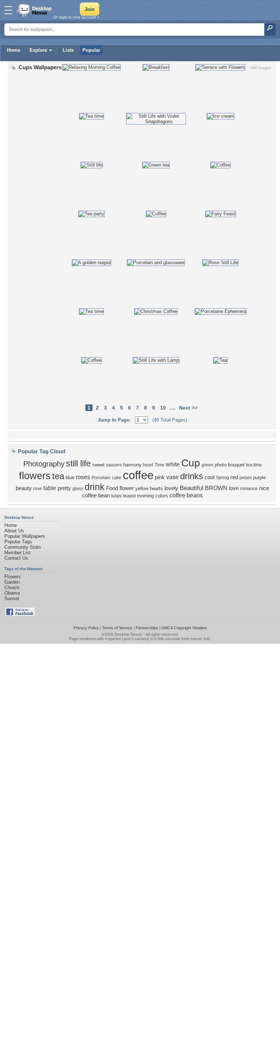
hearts (156, 488)
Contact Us (16, 558)
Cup (190, 463)
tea (58, 476)
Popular (91, 50)
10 (163, 408)
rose (37, 488)
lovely (171, 488)
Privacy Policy (86, 628)
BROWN (216, 488)
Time (159, 464)
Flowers (12, 576)
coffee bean (96, 495)
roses (83, 477)
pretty (64, 488)
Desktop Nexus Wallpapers (35, 10)
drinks (191, 476)
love (234, 488)
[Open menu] (8, 10)
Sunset (11, 598)
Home (13, 50)
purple (259, 477)
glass (78, 488)
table (49, 488)
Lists (68, 50)
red (234, 477)
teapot (129, 495)
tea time (254, 464)
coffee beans (186, 495)
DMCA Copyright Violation (184, 628)
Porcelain (101, 477)
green (207, 464)
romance (249, 488)
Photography (44, 464)
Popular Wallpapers (24, 536)
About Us (14, 530)
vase (172, 477)
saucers (114, 464)
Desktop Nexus (128, 634)
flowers (35, 475)
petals (246, 477)
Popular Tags (18, 541)
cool (209, 477)
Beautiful (191, 488)
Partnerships (147, 628)
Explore (38, 50)
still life (78, 463)
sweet (98, 464)
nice (264, 488)
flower (127, 488)
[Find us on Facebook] (20, 615)
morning (145, 495)
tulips (116, 495)
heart (148, 464)
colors (161, 495)
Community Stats (22, 547)
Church (11, 587)
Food (112, 488)
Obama (12, 593)
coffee (138, 475)
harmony (132, 464)
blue (70, 477)
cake (116, 477)
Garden (12, 582)
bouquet (236, 464)
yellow (141, 488)
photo (220, 464)
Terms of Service (117, 628)
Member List (17, 552)
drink (95, 487)
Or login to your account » (76, 17)
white (173, 464)
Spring (222, 477)
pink (160, 477)
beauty (24, 488)
